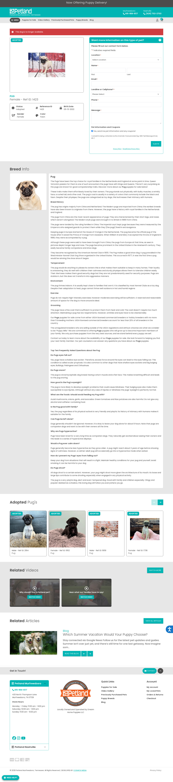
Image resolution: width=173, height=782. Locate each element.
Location (96, 55)
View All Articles (153, 620)
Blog (92, 20)
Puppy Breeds (82, 20)
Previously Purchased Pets (62, 20)
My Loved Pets (154, 691)
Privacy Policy (155, 770)
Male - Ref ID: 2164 (20, 550)
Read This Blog (72, 653)
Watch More (155, 570)
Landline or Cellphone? (102, 89)
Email (94, 79)
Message (96, 110)
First (93, 74)
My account (152, 687)
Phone (95, 100)
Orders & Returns (155, 694)
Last (129, 74)
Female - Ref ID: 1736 (137, 550)
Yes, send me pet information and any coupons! (114, 131)
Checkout (151, 698)
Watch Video (35, 597)
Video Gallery (44, 20)
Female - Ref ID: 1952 (60, 550)
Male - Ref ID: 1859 (97, 550)
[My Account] (157, 20)
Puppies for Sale (29, 20)
